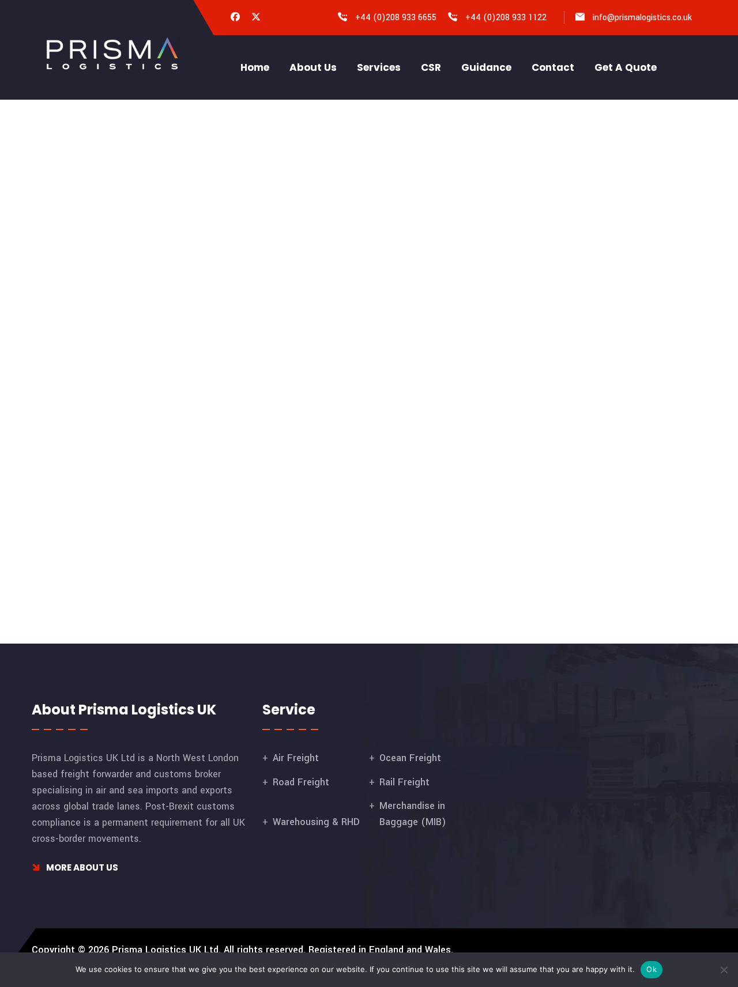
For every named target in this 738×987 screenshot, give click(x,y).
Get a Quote (625, 67)
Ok (651, 969)
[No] (723, 969)
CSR (431, 67)
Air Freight (296, 758)
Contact (553, 67)
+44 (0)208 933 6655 (395, 18)
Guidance (486, 67)
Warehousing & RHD (316, 822)
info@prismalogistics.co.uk (642, 18)
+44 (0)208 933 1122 (506, 18)
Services (379, 67)
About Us (313, 67)
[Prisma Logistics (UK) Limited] (112, 53)
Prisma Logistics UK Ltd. (166, 949)
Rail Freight (404, 782)
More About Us (81, 867)
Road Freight (301, 782)
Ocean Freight (410, 758)
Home (254, 67)
